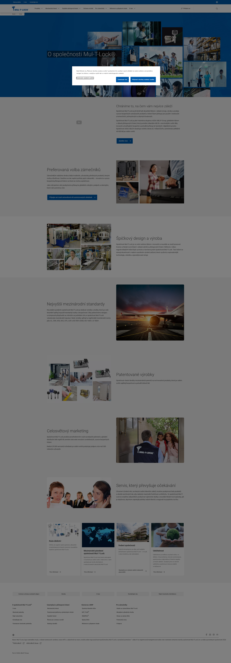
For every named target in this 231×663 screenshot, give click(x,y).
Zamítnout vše (122, 79)
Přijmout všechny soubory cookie (143, 79)
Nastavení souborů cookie (85, 78)
